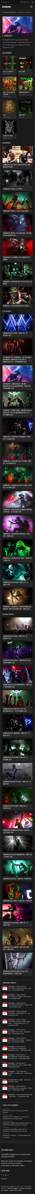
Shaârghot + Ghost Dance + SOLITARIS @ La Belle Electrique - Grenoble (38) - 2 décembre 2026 (19, 1056)
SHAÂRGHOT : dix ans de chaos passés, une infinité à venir (16, 165)
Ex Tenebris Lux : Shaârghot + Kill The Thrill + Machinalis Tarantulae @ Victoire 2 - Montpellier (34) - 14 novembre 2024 (17, 359)
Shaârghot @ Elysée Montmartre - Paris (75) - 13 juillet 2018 (17, 855)
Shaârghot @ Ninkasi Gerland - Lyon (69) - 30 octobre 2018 (16, 831)
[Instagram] (3, 2)
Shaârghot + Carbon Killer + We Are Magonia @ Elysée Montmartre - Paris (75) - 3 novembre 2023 (17, 386)
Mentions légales (13, 1188)
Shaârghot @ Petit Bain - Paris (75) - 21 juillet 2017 (15, 583)
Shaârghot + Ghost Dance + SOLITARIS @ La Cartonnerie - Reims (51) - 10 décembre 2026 (20, 1088)
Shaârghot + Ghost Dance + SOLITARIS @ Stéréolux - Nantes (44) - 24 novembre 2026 (20, 1005)
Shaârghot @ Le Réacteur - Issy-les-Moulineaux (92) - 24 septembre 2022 (15, 710)
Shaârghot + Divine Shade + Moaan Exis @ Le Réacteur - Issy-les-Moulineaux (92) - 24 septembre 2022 (17, 412)
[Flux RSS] (8, 2)
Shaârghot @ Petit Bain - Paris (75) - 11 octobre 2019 (15, 758)
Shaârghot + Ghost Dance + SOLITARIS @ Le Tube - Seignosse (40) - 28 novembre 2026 (19, 1031)
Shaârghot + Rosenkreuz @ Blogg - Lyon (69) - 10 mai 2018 (16, 535)
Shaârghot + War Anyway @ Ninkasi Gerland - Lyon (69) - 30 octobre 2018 (17, 510)
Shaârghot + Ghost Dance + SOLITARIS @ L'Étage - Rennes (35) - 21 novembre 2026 (20, 996)
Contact (4, 1179)
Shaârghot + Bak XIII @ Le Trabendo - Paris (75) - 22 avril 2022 (16, 438)
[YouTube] (5, 2)
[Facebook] (1, 2)
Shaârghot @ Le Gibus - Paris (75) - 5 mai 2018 (17, 901)
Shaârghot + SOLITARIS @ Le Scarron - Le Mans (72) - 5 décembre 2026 (20, 1073)
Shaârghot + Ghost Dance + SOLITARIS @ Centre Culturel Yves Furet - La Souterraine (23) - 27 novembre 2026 (19, 1022)
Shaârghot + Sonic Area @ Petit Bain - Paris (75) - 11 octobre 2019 (17, 462)
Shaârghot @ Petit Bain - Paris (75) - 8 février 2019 (15, 807)
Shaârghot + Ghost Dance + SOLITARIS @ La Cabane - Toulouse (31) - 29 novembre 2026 (19, 1040)
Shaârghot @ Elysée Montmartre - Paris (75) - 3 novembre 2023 (17, 685)
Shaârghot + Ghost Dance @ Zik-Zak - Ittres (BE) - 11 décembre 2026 (20, 1095)
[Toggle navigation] (31, 7)
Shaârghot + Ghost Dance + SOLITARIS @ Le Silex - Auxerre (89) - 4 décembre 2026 (20, 1065)
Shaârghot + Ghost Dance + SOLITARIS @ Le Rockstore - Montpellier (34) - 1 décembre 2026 (19, 1048)
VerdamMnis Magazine (10, 12)
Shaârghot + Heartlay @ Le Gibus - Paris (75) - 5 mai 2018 (17, 559)
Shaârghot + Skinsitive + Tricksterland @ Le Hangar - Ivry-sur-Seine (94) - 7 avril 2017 (17, 607)
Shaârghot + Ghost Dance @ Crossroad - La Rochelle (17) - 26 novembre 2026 (19, 1013)
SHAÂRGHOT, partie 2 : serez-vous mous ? (16, 211)
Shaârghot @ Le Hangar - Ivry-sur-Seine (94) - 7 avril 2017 (16, 948)
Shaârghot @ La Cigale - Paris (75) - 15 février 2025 (15, 637)
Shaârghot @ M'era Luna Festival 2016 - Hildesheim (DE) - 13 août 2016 (16, 972)
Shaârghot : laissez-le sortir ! (13, 189)
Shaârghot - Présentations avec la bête (16, 306)
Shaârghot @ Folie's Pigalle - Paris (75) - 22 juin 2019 (17, 782)
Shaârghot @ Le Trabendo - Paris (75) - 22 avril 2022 (16, 734)
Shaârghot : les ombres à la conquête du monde (16, 258)
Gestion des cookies (16, 1190)
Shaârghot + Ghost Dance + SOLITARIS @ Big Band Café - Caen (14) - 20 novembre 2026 (19, 988)
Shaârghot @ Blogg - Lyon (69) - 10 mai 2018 (17, 878)
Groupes (20, 12)
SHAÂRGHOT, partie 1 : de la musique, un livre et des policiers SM (17, 234)
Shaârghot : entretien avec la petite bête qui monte (17, 282)
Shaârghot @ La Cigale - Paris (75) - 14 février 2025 (15, 334)
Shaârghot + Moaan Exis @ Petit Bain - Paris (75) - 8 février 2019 (17, 486)
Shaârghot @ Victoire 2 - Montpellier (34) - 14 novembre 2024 (17, 661)
